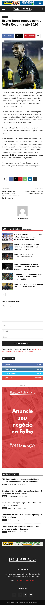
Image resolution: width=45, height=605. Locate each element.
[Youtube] (31, 595)
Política (4, 496)
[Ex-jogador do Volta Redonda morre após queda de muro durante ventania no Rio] (7, 276)
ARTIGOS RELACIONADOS (11, 229)
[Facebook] (11, 179)
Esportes (9, 14)
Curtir (39, 365)
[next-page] (6, 294)
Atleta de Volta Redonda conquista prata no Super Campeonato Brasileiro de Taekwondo (28, 236)
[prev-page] (3, 294)
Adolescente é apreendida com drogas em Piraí (34, 193)
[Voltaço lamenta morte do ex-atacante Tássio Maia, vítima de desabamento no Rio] (7, 266)
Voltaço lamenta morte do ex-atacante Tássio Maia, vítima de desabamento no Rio (26, 266)
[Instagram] (20, 595)
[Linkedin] (30, 179)
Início (3, 14)
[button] (3, 9)
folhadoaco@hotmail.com (26, 581)
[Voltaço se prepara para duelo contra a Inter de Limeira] (7, 256)
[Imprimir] (35, 179)
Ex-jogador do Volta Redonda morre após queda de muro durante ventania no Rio (28, 276)
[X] (16, 179)
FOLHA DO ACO (8, 28)
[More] (38, 36)
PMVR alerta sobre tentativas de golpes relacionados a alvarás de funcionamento (11, 195)
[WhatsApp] (25, 179)
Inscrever (38, 378)
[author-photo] (22, 216)
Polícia (4, 484)
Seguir (39, 369)
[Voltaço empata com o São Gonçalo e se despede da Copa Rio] (7, 286)
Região (4, 532)
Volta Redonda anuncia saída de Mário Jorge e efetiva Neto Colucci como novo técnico (28, 246)
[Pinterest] (20, 179)
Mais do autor (27, 229)
